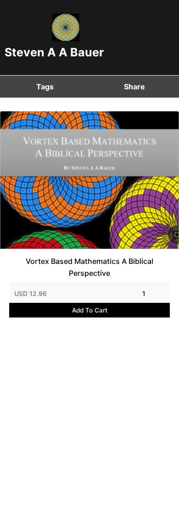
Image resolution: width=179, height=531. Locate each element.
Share (134, 86)
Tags (45, 86)
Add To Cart (89, 310)
